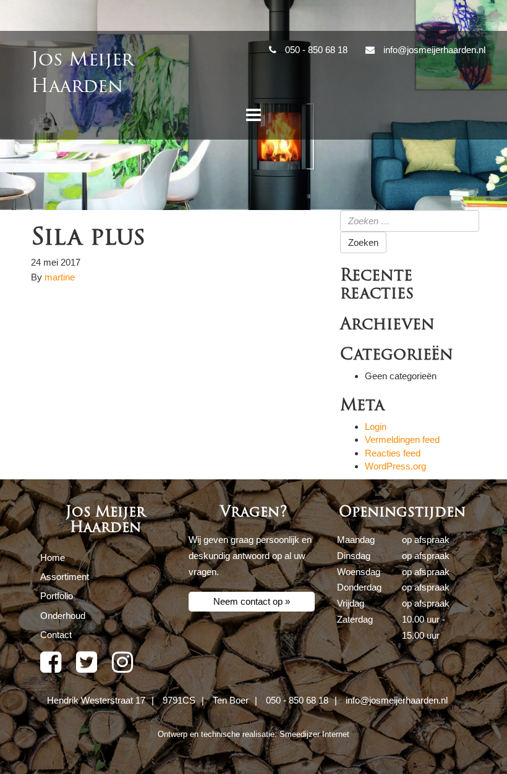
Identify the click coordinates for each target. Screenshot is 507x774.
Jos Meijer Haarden (82, 72)
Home (52, 557)
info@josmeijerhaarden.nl (397, 700)
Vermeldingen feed (402, 439)
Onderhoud (62, 615)
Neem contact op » (251, 601)
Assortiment (64, 576)
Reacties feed (392, 453)
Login (375, 426)
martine (60, 277)
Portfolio (56, 596)
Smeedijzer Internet (314, 734)
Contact (56, 634)
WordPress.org (395, 466)
